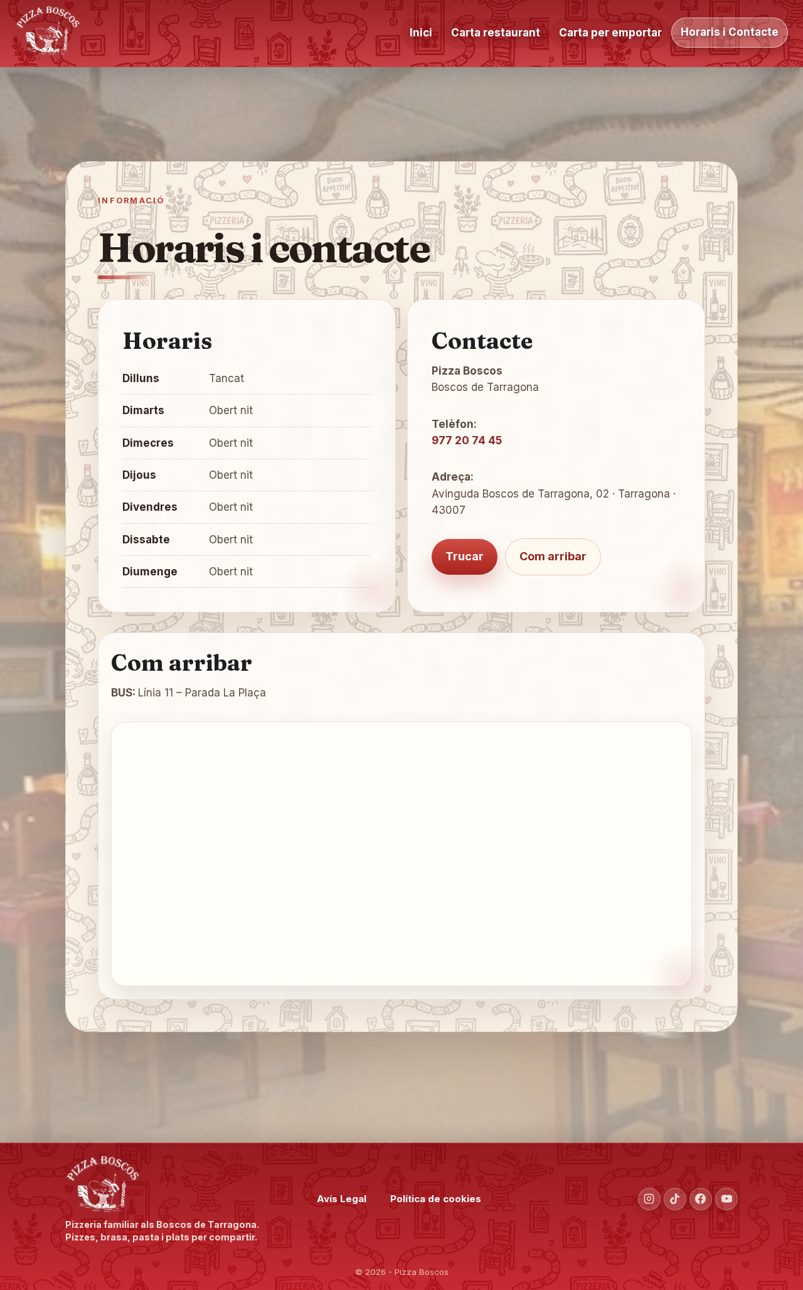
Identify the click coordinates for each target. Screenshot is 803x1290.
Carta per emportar (610, 32)
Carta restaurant (495, 32)
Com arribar (553, 556)
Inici (421, 32)
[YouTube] (726, 1199)
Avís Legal (341, 1199)
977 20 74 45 (467, 440)
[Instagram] (649, 1199)
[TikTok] (675, 1199)
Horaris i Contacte (730, 32)
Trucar (464, 556)
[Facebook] (700, 1199)
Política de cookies (435, 1199)
